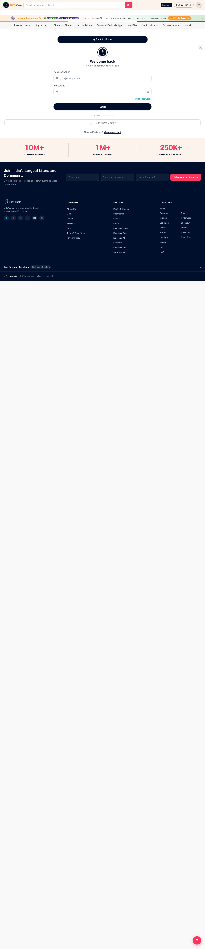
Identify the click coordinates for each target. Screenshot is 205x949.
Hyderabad (186, 218)
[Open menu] (199, 5)
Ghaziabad (186, 232)
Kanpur (163, 242)
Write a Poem (119, 252)
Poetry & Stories (121, 209)
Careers (70, 218)
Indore (184, 227)
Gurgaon (164, 213)
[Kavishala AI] (166, 5)
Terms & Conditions (76, 233)
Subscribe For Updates (186, 177)
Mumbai (163, 218)
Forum (116, 223)
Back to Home (103, 39)
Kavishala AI (119, 238)
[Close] (200, 47)
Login (102, 106)
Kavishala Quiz (120, 233)
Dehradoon (186, 237)
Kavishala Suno (120, 228)
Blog (69, 213)
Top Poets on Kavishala (102, 267)
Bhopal (163, 232)
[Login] (197, 940)
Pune (183, 213)
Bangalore (164, 223)
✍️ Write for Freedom (179, 18)
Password (59, 86)
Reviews (71, 223)
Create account (112, 132)
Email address (61, 72)
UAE (162, 252)
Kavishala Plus (120, 247)
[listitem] (6, 218)
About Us (71, 209)
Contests (117, 242)
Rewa (162, 227)
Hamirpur (164, 237)
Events (116, 218)
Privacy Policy (73, 238)
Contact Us (72, 228)
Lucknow (185, 223)
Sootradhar (118, 213)
